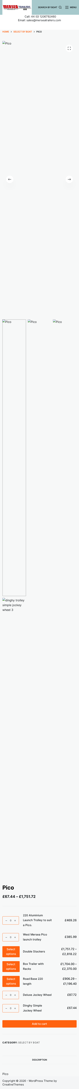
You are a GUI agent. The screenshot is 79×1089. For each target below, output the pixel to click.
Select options (11, 951)
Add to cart (39, 1024)
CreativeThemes (13, 1084)
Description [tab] (39, 1059)
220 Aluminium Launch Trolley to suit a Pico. (37, 920)
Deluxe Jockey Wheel (37, 995)
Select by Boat (29, 1042)
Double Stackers (34, 951)
